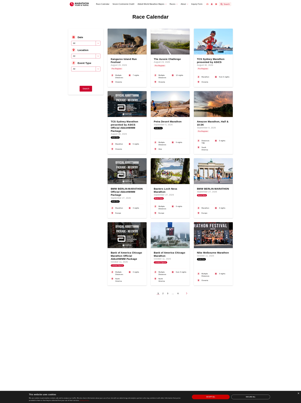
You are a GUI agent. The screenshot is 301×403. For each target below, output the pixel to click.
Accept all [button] (210, 397)
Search (86, 88)
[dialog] (150, 397)
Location (83, 50)
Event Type (84, 63)
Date (80, 37)
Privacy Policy (84, 400)
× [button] (298, 393)
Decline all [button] (250, 397)
